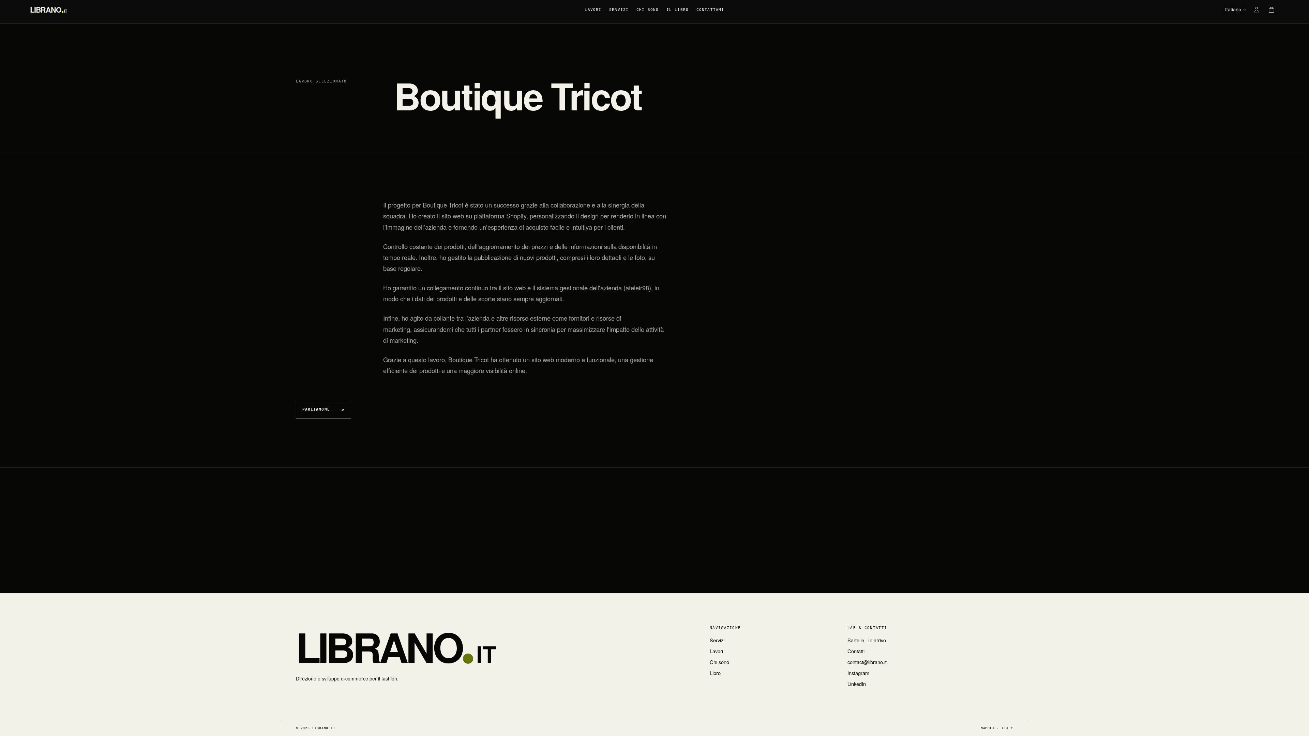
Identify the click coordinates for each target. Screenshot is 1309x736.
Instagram (858, 673)
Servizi (717, 640)
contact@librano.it (867, 662)
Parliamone (316, 409)
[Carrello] (1271, 9)
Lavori (716, 651)
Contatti (855, 651)
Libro (715, 673)
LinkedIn (856, 683)
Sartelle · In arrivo (866, 640)
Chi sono (719, 662)
